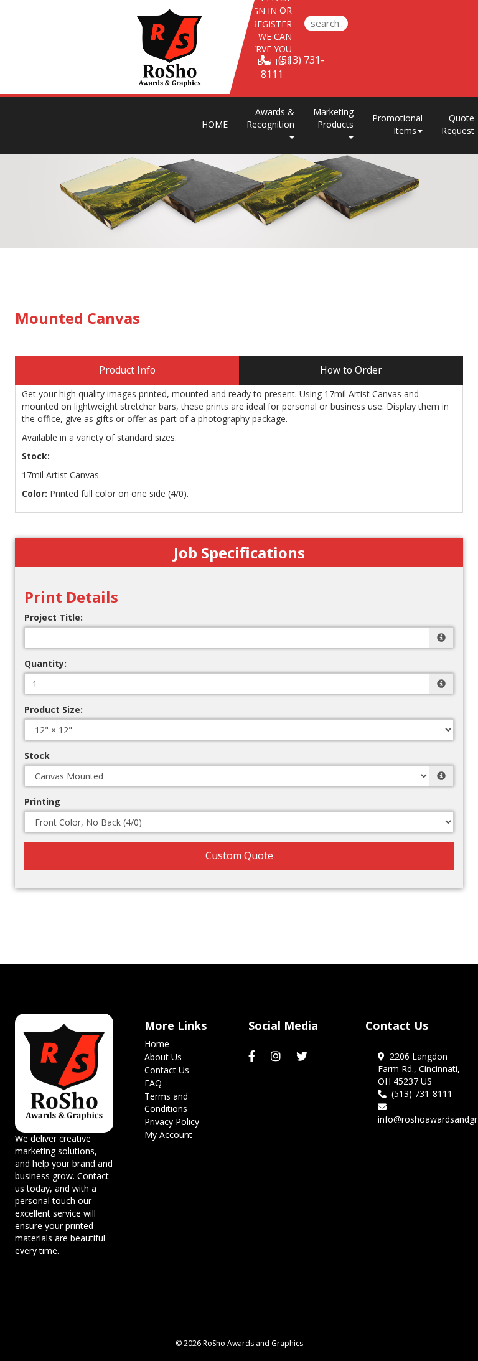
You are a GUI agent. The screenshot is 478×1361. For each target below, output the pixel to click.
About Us (163, 1057)
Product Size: (53, 709)
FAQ (153, 1083)
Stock (37, 755)
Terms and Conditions (166, 1102)
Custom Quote (239, 855)
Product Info (127, 370)
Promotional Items (397, 124)
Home (156, 1044)
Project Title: (53, 617)
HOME (215, 124)
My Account (168, 1135)
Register (271, 24)
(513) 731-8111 (419, 1094)
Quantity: (45, 663)
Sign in (261, 11)
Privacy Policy (171, 1122)
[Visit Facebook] (253, 1056)
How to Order (351, 370)
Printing (42, 802)
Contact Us (166, 1070)
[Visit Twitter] (303, 1056)
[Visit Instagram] (277, 1056)
